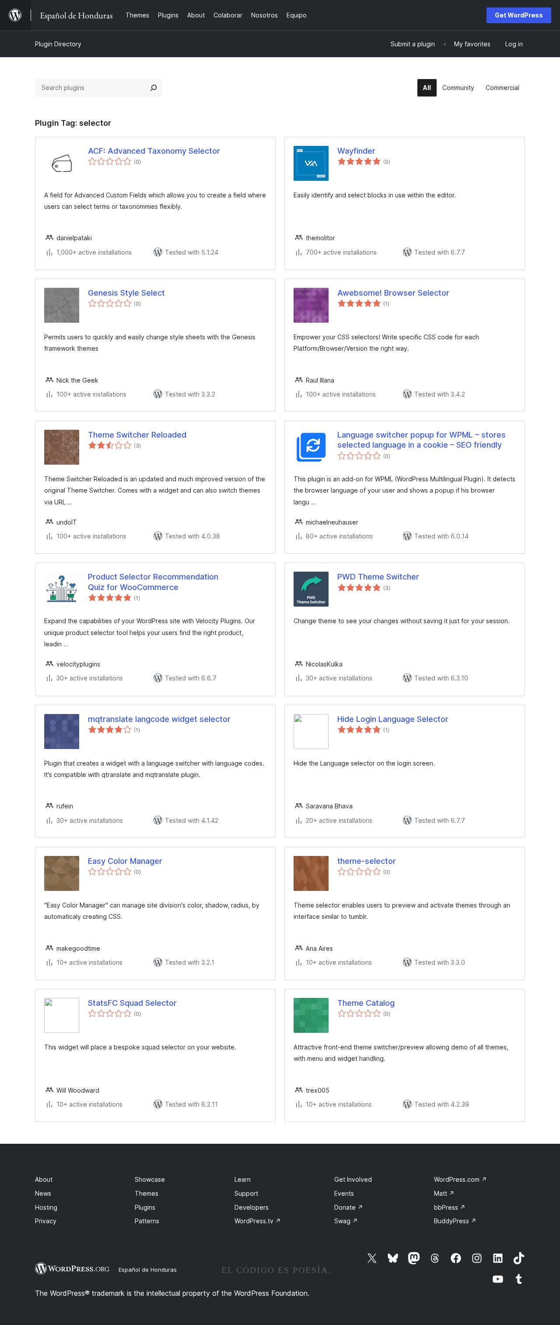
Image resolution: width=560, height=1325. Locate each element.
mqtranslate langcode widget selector (159, 719)
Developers (251, 1207)
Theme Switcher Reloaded (137, 434)
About (43, 1179)
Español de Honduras (148, 1269)
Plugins (145, 1207)
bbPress (450, 1207)
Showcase (150, 1179)
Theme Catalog (366, 1003)
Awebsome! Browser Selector (393, 292)
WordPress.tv (257, 1221)
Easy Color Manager (125, 861)
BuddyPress (455, 1221)
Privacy (45, 1221)
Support (246, 1193)
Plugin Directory (58, 44)
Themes (146, 1193)
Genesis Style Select (126, 292)
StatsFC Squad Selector (132, 1003)
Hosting (46, 1207)
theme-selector (366, 861)
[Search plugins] (153, 88)
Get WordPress (519, 15)
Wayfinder (356, 150)
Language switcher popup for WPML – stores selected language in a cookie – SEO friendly (421, 439)
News (43, 1193)
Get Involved (353, 1179)
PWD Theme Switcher (378, 576)
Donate (348, 1207)
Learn (242, 1179)
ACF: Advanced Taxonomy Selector (154, 150)
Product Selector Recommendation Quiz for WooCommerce (153, 581)
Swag (346, 1221)
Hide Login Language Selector (392, 719)
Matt (444, 1193)
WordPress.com (460, 1179)
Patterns (147, 1221)
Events (344, 1193)
